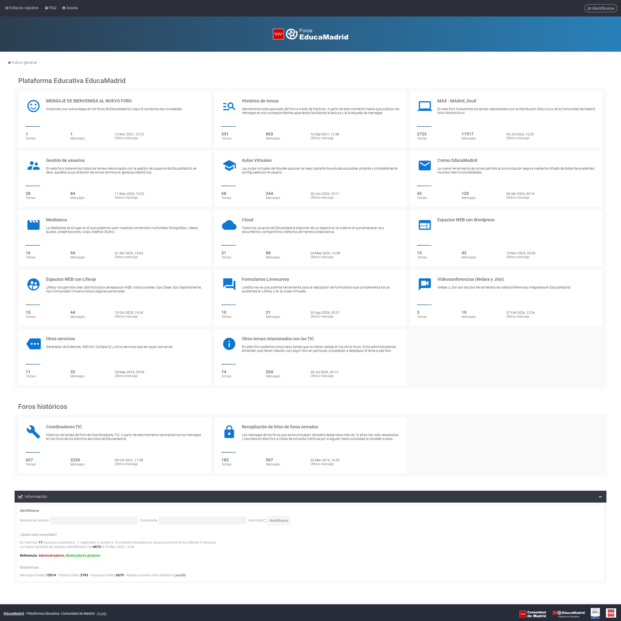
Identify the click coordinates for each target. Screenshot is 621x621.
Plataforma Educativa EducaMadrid (72, 81)
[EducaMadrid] (569, 613)
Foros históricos (42, 407)
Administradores (51, 555)
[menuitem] (51, 7)
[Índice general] (310, 34)
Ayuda (101, 613)
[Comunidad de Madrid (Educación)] (532, 613)
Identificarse (29, 511)
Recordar (256, 520)
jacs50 (180, 575)
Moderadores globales (83, 555)
